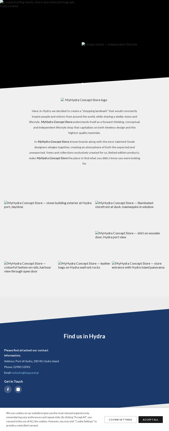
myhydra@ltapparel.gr (25, 372)
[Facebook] (8, 389)
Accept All (150, 419)
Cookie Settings (120, 419)
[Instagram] (18, 389)
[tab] (83, 84)
